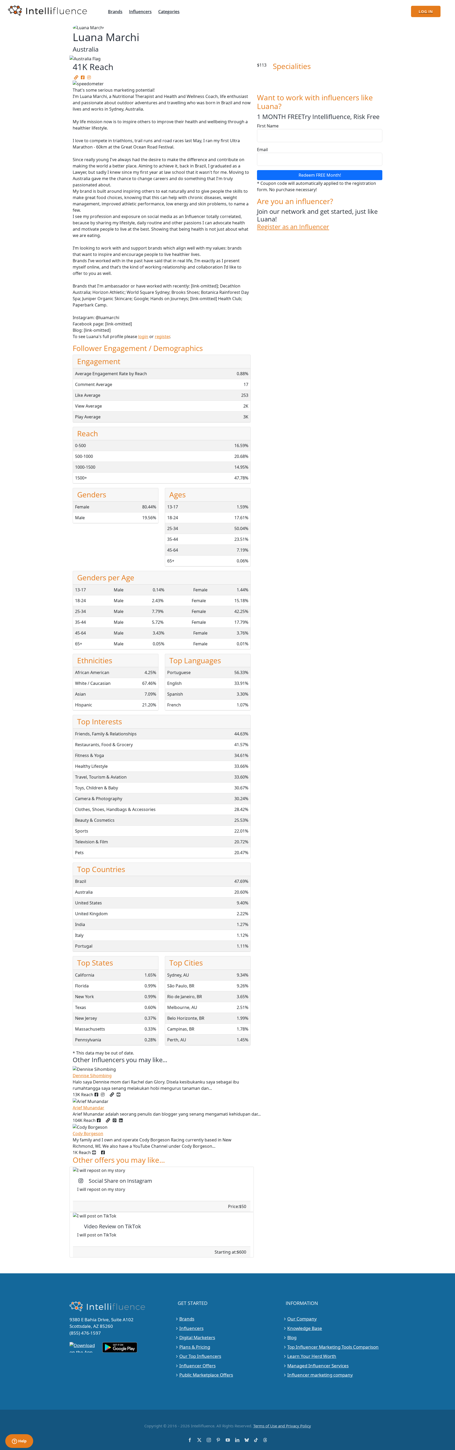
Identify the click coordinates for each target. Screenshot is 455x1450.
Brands (186, 1319)
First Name (268, 126)
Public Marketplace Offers (206, 1375)
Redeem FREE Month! (320, 175)
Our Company (302, 1319)
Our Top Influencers (200, 1356)
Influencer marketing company (320, 1375)
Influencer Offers (197, 1365)
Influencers (191, 1328)
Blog (291, 1337)
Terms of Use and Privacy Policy (282, 1425)
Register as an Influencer (293, 227)
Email (262, 149)
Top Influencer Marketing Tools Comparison (333, 1347)
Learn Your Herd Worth (311, 1356)
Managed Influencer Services (318, 1365)
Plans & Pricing (194, 1347)
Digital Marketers (197, 1337)
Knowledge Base (304, 1328)
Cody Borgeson (88, 1133)
